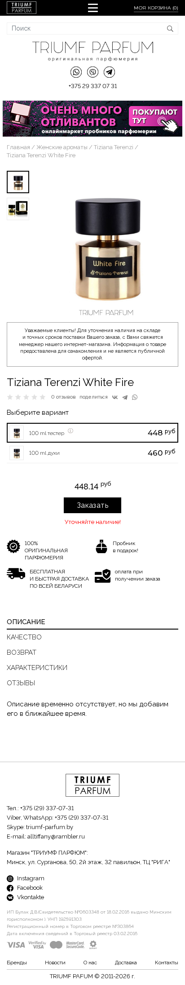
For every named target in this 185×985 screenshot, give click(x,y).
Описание (26, 622)
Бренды (17, 962)
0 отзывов (63, 397)
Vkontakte (30, 897)
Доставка (126, 962)
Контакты (166, 962)
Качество (24, 637)
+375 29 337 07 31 (93, 86)
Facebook (29, 887)
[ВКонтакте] (115, 397)
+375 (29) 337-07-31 (47, 808)
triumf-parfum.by (49, 827)
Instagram (30, 878)
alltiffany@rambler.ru (56, 836)
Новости (55, 962)
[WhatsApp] (135, 397)
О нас (90, 962)
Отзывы (21, 683)
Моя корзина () (156, 8)
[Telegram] (125, 397)
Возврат (21, 652)
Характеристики (37, 668)
